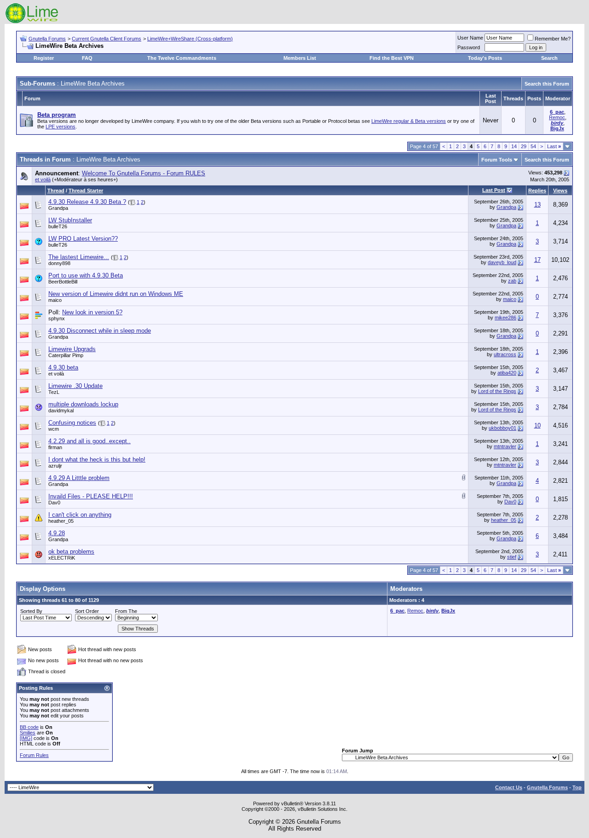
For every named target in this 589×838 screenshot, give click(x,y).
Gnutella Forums (47, 38)
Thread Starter (86, 190)
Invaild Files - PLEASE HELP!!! (90, 496)
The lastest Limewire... (78, 257)
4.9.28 (56, 533)
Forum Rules (34, 755)
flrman (55, 447)
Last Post (493, 190)
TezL (53, 392)
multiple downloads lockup (83, 404)
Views (560, 190)
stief (511, 557)
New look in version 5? (92, 312)
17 (537, 259)
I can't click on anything (79, 514)
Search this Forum (547, 84)
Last (554, 146)
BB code (29, 727)
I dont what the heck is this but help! (96, 459)
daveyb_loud (502, 262)
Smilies (27, 732)
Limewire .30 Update (75, 385)
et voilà (43, 179)
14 (514, 146)
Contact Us (508, 787)
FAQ (87, 58)
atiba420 (506, 373)
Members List (299, 58)
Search (549, 58)
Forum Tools (496, 159)
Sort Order (87, 611)
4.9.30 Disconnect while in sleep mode (99, 330)
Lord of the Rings (497, 391)
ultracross (505, 354)
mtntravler (505, 446)
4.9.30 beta (63, 367)
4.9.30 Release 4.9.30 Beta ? (87, 201)
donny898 (59, 263)
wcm (53, 429)
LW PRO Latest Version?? (83, 238)
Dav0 (54, 502)
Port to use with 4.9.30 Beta (85, 275)
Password (468, 47)
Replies (537, 190)
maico (55, 300)
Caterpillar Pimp (65, 355)
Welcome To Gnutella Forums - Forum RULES (143, 173)
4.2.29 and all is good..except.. (89, 441)
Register (44, 58)
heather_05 (61, 521)
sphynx (56, 318)
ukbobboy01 (502, 428)
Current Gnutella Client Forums (106, 38)
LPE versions (60, 126)
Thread (55, 190)
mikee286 (505, 317)
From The (126, 611)
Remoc (557, 117)
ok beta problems (71, 551)
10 (537, 425)
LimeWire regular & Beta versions (408, 121)
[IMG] (26, 738)
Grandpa (58, 208)
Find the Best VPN (392, 58)
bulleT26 (57, 226)
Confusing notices (72, 422)
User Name (470, 37)
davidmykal (61, 410)
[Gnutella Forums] (32, 21)
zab (512, 280)
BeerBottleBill (62, 281)
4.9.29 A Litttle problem (79, 477)
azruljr (55, 465)
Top (577, 787)
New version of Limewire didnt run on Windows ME (115, 293)
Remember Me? (553, 38)
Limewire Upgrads (72, 349)
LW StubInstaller (70, 220)
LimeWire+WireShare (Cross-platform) (190, 38)
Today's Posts (485, 58)
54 (533, 146)
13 (537, 204)
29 (523, 146)
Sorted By (31, 611)
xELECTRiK (61, 558)
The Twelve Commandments (181, 58)
